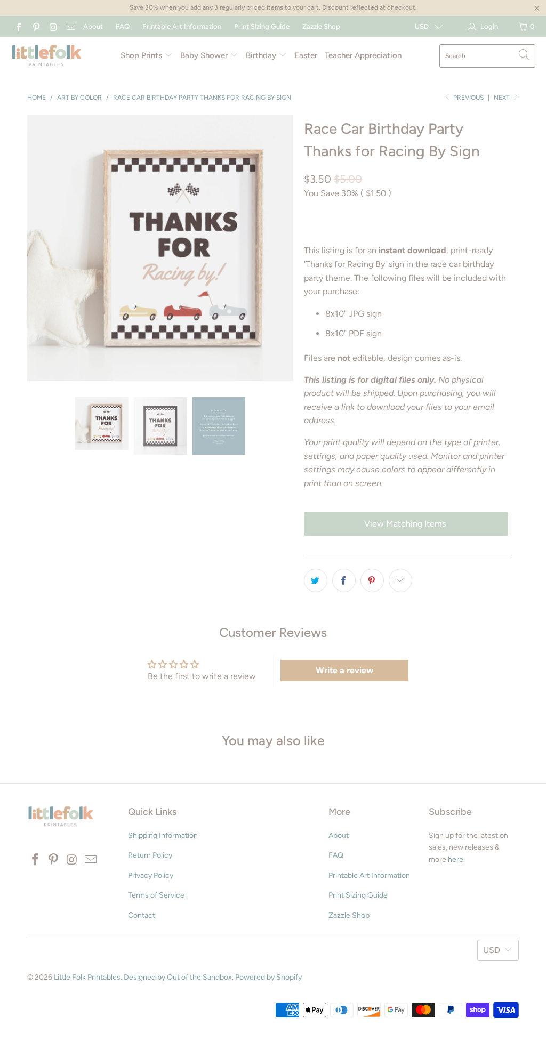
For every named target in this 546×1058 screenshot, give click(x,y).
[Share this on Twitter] (315, 580)
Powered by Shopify (268, 977)
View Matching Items (406, 524)
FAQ (123, 26)
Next (502, 97)
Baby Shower (205, 55)
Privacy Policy (150, 875)
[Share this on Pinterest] (372, 580)
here (455, 859)
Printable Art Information (181, 26)
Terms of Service (156, 895)
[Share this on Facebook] (344, 580)
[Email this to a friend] (400, 580)
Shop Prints (142, 55)
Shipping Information (163, 835)
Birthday (262, 55)
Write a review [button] (344, 670)
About (93, 26)
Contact (141, 915)
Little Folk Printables (87, 977)
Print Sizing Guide (262, 26)
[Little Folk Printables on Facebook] (18, 26)
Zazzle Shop (321, 26)
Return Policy (150, 855)
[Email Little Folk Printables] (70, 26)
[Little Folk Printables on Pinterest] (35, 26)
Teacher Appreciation (363, 55)
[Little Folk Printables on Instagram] (53, 26)
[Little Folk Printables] (47, 56)
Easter (305, 55)
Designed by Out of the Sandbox (178, 977)
